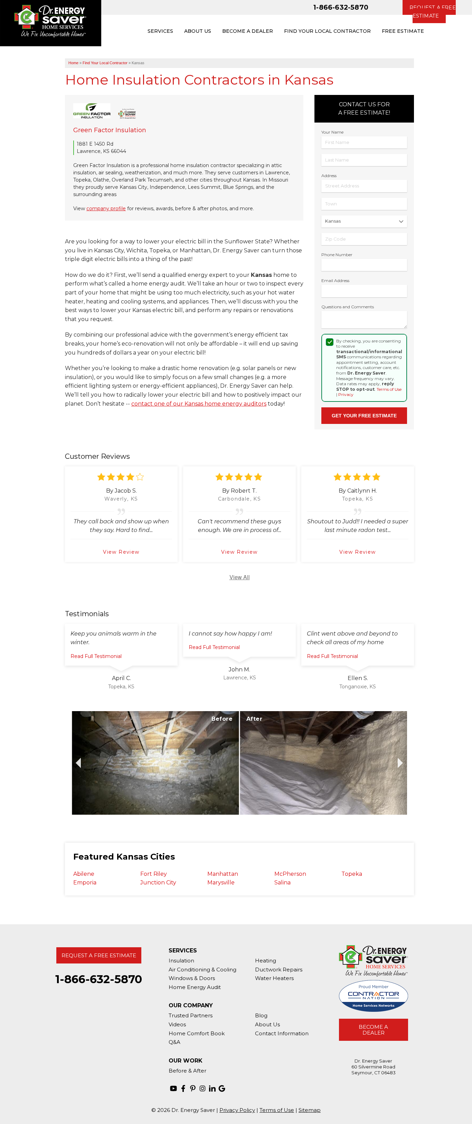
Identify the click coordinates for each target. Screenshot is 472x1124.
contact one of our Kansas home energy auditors (198, 403)
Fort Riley (153, 874)
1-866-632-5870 (340, 7)
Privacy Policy (237, 1110)
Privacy (345, 394)
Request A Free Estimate (99, 955)
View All (239, 577)
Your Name (332, 132)
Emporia (84, 882)
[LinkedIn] (212, 1088)
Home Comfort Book (197, 1033)
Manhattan (222, 874)
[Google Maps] (222, 1088)
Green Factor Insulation (109, 130)
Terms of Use (389, 389)
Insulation (181, 960)
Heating (265, 960)
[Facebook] (183, 1088)
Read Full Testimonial (96, 656)
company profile (106, 208)
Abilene (83, 874)
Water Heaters (274, 978)
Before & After (187, 1070)
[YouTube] (173, 1088)
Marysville (221, 882)
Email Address (335, 280)
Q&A (174, 1042)
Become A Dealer (373, 1030)
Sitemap (310, 1110)
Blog (261, 1015)
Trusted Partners (191, 1015)
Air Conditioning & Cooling (202, 969)
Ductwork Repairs (278, 969)
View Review (121, 552)
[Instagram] (202, 1088)
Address (329, 175)
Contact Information (282, 1033)
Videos (177, 1024)
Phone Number (336, 254)
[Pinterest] (193, 1088)
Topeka (351, 874)
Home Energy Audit (195, 987)
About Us (267, 1024)
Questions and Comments (347, 306)
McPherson (290, 874)
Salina (282, 882)
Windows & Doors (192, 978)
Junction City (158, 882)
